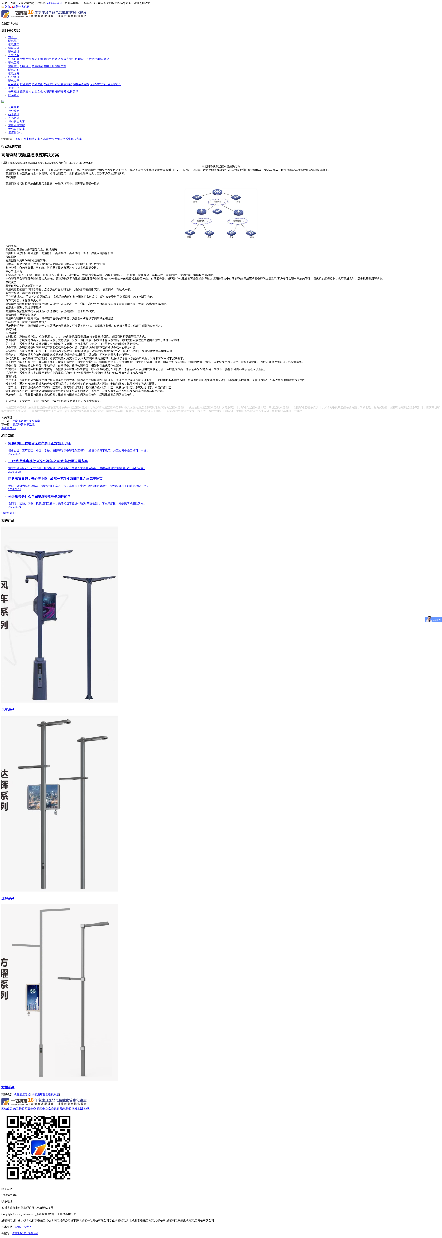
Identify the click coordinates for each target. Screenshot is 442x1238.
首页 (12, 37)
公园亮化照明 (69, 58)
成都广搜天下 (23, 1226)
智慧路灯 (25, 58)
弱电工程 (13, 62)
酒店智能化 (114, 84)
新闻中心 (42, 1108)
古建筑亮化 (102, 58)
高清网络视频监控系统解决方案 (62, 138)
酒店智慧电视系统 (23, 424)
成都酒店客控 (22, 1094)
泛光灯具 (13, 58)
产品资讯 (49, 84)
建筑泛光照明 (86, 58)
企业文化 (37, 91)
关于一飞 (13, 87)
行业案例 (13, 77)
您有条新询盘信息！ (18, 6)
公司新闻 (13, 84)
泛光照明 (13, 55)
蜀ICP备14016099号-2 (25, 1233)
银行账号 (60, 91)
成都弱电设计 (54, 3)
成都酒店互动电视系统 (45, 1094)
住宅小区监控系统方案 (26, 421)
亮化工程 (37, 58)
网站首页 (6, 1108)
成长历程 (72, 91)
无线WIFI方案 (98, 84)
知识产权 (49, 91)
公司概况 (13, 91)
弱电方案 (60, 66)
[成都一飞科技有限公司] (44, 18)
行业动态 (25, 84)
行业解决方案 (63, 84)
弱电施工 (13, 40)
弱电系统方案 (81, 84)
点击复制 (41, 1214)
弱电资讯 (13, 80)
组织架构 (25, 91)
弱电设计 (13, 48)
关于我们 (18, 1108)
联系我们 (13, 95)
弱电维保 (37, 66)
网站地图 (77, 1108)
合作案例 (53, 1108)
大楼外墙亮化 (52, 58)
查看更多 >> (8, 428)
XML (87, 1108)
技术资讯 (37, 84)
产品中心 (30, 1108)
